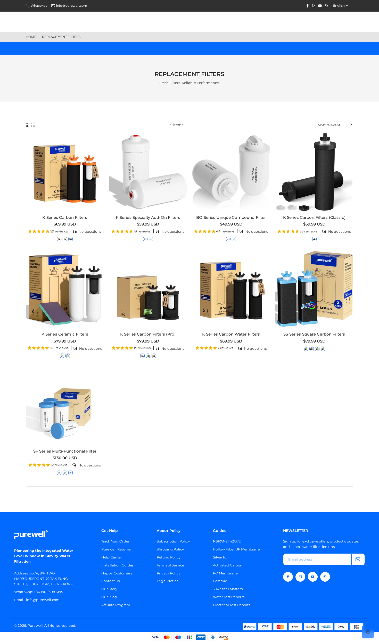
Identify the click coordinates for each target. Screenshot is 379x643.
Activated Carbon (228, 565)
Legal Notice (168, 581)
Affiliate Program (115, 605)
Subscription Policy (173, 541)
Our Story (109, 589)
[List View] (33, 125)
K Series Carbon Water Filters (231, 334)
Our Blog (109, 597)
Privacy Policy (168, 573)
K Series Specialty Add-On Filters (148, 217)
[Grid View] (27, 125)
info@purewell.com (71, 5)
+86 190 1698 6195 (48, 592)
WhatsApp (39, 5)
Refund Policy (168, 557)
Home (31, 37)
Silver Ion (221, 557)
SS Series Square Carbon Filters (314, 334)
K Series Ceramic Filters (65, 334)
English (339, 5)
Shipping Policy (170, 549)
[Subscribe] (357, 559)
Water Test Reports (228, 597)
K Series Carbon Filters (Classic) (314, 217)
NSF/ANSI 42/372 (227, 541)
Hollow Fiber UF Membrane (236, 549)
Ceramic (220, 581)
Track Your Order (115, 541)
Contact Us (110, 581)
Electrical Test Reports (231, 605)
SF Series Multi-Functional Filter (64, 451)
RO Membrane (225, 573)
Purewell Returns (116, 549)
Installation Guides (117, 565)
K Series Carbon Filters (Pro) (148, 334)
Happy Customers (116, 573)
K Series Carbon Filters (64, 217)
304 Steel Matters (228, 589)
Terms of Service (170, 565)
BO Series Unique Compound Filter (231, 217)
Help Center (111, 557)
